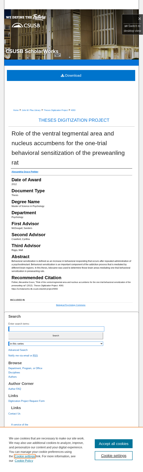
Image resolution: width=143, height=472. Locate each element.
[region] (71, 449)
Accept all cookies (113, 444)
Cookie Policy (24, 460)
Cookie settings (25, 456)
